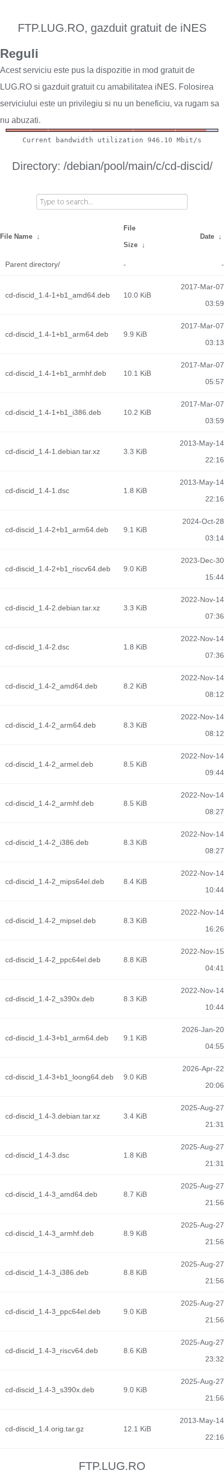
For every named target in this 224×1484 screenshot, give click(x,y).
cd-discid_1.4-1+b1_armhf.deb (55, 373)
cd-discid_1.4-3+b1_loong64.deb (59, 1077)
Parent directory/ (32, 264)
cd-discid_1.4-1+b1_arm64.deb (56, 334)
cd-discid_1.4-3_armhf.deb (49, 1233)
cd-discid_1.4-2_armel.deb (49, 764)
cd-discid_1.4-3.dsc (37, 1155)
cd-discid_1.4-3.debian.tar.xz (52, 1116)
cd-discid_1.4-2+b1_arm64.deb (56, 529)
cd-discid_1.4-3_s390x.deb (49, 1389)
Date (207, 236)
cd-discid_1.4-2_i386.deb (47, 842)
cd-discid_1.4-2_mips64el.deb (54, 881)
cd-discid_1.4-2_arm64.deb (50, 725)
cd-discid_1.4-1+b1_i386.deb (53, 412)
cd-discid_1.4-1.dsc (37, 490)
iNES (165, 86)
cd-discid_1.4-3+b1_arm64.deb (56, 1038)
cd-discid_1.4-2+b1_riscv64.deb (57, 569)
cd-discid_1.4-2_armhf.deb (49, 803)
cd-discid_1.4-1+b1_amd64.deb (57, 295)
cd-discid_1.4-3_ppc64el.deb (53, 1311)
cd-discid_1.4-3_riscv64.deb (51, 1350)
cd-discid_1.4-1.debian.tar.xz (52, 451)
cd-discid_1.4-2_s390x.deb (49, 999)
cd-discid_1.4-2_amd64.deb (51, 686)
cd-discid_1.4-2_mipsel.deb (50, 920)
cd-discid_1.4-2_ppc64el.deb (53, 959)
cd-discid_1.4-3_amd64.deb (51, 1194)
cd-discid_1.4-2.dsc (37, 647)
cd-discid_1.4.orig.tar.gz (44, 1429)
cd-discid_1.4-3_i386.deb (47, 1272)
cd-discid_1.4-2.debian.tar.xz (52, 608)
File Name (16, 236)
